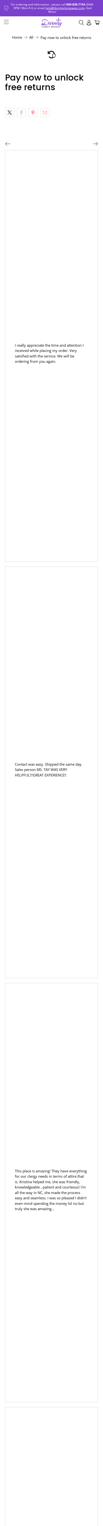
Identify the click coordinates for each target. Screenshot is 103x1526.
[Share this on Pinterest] (33, 112)
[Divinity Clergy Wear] (51, 22)
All (31, 37)
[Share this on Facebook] (21, 112)
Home (17, 37)
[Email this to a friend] (45, 112)
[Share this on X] (9, 112)
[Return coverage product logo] (51, 54)
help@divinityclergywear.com (65, 8)
